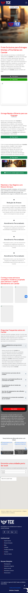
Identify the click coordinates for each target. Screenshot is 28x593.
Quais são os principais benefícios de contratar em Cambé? (12, 379)
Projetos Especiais (8, 549)
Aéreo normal (7, 568)
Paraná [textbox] (3, 471)
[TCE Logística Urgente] (6, 2)
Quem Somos (7, 540)
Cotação (6, 547)
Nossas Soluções (8, 543)
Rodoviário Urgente (9, 566)
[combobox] (14, 471)
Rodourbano (7, 572)
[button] (26, 3)
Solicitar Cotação (14, 590)
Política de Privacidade (15, 587)
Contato (6, 552)
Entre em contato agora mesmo (15, 173)
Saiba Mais (15, 79)
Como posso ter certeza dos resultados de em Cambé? (13, 398)
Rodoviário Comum (9, 570)
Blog (5, 545)
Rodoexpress (7, 564)
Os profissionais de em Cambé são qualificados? (11, 385)
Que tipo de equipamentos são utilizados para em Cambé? (13, 392)
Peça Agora (15, 76)
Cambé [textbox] (3, 472)
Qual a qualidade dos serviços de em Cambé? (12, 345)
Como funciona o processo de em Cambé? (11, 373)
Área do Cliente (8, 554)
